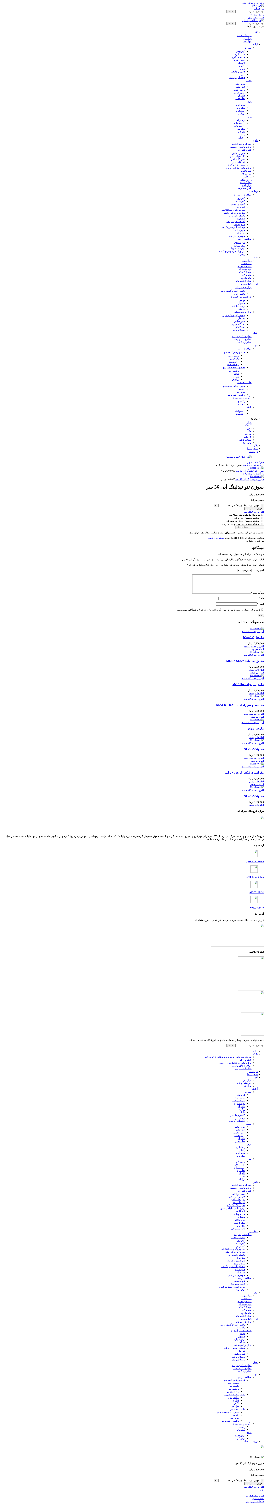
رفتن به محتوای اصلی (253, 2)
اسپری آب (240, 230)
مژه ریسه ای (245, 269)
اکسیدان (241, 404)
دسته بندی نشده (250, 465)
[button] (254, 646)
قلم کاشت (246, 170)
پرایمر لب (240, 120)
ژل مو (242, 389)
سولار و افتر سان (236, 236)
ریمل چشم (239, 92)
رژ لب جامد (239, 123)
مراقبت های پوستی (242, 1065)
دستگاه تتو (240, 327)
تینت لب (241, 134)
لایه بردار (240, 207)
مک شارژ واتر (256, 728)
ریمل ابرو (240, 110)
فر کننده (241, 309)
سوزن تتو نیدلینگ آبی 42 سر (249, 479)
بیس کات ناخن (238, 159)
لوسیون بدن (239, 245)
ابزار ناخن (247, 185)
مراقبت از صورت (243, 194)
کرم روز (241, 198)
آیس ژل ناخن (238, 153)
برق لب (241, 137)
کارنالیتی (247, 437)
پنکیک (242, 68)
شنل (249, 422)
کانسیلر (241, 63)
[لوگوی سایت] (255, 8)
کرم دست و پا (238, 248)
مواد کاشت (246, 182)
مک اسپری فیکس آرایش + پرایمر (244, 772)
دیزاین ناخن (246, 179)
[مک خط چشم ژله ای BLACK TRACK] (257, 696)
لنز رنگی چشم (244, 35)
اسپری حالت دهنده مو (234, 386)
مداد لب (241, 128)
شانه (249, 407)
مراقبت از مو (245, 348)
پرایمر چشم (239, 89)
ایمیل (260, 604)
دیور (249, 428)
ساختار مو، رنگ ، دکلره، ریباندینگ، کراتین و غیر (228, 1057)
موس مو (240, 392)
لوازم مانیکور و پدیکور (240, 147)
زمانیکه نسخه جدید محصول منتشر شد (241, 524)
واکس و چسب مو (236, 394)
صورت (248, 47)
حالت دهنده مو (244, 382)
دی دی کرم (239, 60)
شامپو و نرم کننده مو (234, 352)
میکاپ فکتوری (244, 439)
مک (250, 431)
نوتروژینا (247, 442)
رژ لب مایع (239, 126)
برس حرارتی (238, 306)
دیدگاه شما (257, 593)
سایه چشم (240, 84)
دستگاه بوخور (238, 324)
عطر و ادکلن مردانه (242, 336)
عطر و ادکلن (245, 1059)
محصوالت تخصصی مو (234, 367)
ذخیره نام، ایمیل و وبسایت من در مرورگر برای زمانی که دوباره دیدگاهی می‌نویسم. (218, 609)
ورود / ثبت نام (251, 1441)
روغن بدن (240, 254)
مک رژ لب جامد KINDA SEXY (245, 660)
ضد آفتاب (240, 233)
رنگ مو (241, 401)
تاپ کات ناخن (238, 162)
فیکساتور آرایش (237, 77)
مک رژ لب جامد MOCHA (248, 684)
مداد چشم (240, 98)
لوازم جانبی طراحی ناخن (239, 168)
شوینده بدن (239, 242)
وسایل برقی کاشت (242, 144)
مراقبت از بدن (244, 239)
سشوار (241, 303)
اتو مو (242, 300)
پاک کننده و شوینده (236, 221)
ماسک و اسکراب (236, 215)
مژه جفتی (246, 263)
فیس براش (239, 321)
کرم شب (240, 201)
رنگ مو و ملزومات (242, 397)
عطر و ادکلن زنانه (242, 339)
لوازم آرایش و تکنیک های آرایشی (235, 1062)
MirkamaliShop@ (255, 861)
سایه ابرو (240, 105)
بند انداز (241, 318)
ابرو (250, 101)
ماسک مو (234, 358)
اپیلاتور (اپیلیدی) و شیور (233, 315)
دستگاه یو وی (238, 330)
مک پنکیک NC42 (254, 796)
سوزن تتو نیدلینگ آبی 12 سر (249, 470)
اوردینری (247, 434)
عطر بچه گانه (245, 342)
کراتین (236, 373)
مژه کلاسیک (245, 272)
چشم (249, 80)
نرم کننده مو (233, 364)
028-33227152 (257, 892)
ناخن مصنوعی (244, 188)
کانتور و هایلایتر (237, 71)
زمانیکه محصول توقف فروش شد (243, 521)
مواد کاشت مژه (244, 281)
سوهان (248, 176)
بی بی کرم (240, 54)
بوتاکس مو (234, 371)
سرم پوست (239, 224)
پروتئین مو (234, 361)
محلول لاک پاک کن (236, 165)
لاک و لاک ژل (245, 149)
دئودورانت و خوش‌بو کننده (232, 251)
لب (250, 116)
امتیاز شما (258, 570)
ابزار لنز (248, 38)
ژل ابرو (241, 113)
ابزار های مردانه (243, 287)
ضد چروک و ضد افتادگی (233, 210)
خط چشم (240, 86)
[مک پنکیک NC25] (257, 740)
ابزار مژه (247, 260)
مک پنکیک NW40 (253, 637)
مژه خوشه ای (245, 266)
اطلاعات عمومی (243, 1068)
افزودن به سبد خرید (254, 509)
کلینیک (248, 425)
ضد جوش (240, 218)
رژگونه (241, 65)
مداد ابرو (241, 107)
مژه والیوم (246, 278)
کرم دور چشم (238, 204)
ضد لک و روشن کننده (234, 212)
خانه (261, 465)
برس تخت (240, 410)
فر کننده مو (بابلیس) (241, 296)
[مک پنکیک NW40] (257, 628)
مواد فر (235, 379)
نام (261, 598)
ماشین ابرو (239, 293)
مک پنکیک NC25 (254, 749)
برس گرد (240, 413)
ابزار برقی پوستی (243, 312)
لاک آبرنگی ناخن (237, 156)
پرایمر (242, 74)
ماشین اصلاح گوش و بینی (232, 291)
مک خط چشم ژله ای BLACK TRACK (240, 705)
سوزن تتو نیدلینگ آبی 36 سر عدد (244, 505)
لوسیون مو (233, 355)
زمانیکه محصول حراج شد (247, 518)
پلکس (236, 376)
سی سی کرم (238, 57)
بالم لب (241, 131)
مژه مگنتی (246, 275)
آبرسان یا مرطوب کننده (233, 227)
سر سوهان (246, 173)
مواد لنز (248, 41)
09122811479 (257, 907)
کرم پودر (240, 51)
